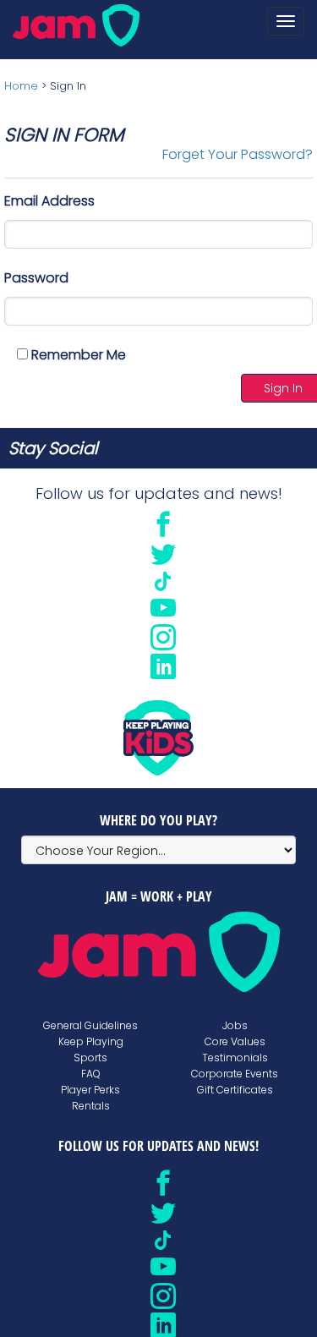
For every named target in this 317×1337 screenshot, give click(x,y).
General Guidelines (90, 1025)
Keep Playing (90, 1041)
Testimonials (235, 1057)
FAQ (91, 1073)
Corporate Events (234, 1073)
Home (21, 86)
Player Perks (90, 1089)
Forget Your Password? (237, 154)
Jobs (235, 1025)
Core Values (235, 1041)
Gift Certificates (235, 1089)
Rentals (91, 1106)
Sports (90, 1057)
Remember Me (77, 354)
